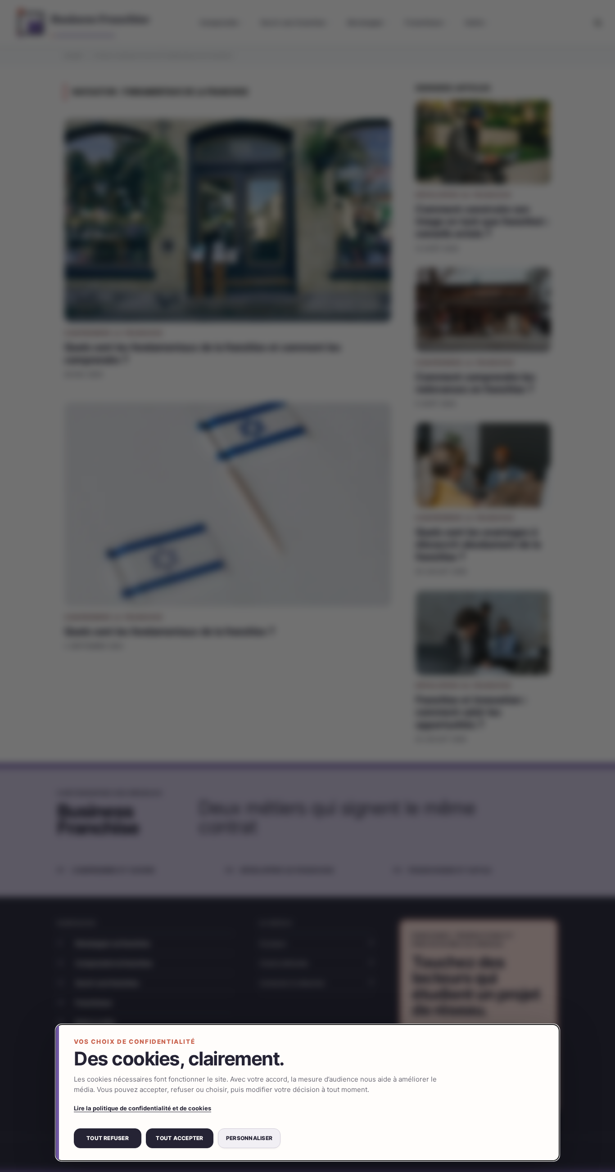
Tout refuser (107, 1138)
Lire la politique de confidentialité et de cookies (142, 1108)
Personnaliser (249, 1138)
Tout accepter (179, 1138)
